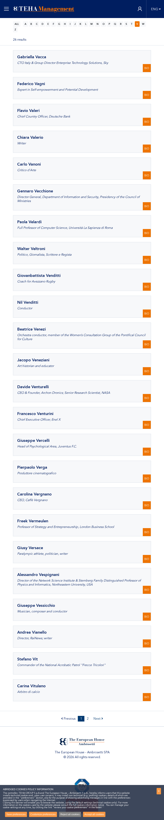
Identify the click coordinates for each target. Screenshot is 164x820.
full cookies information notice (88, 805)
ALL (17, 24)
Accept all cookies (94, 814)
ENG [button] (154, 9)
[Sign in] (139, 9)
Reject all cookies (70, 814)
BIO (146, 68)
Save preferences (16, 814)
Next (97, 719)
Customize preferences (43, 814)
